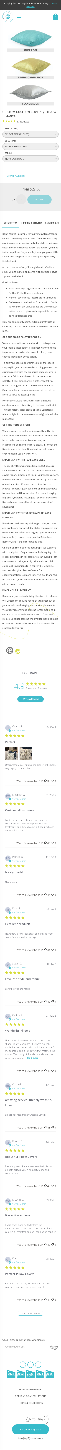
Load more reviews (30, 1313)
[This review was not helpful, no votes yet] (52, 781)
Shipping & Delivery (30, 1389)
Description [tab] (10, 222)
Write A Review (31, 698)
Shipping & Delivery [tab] (31, 222)
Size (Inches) (11, 128)
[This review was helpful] (45, 781)
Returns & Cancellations (30, 1396)
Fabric (8, 153)
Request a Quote (30, 1429)
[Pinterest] (30, 1365)
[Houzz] (38, 1365)
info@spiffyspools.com (30, 1438)
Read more (32, 1057)
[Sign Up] (54, 1348)
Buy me (39, 199)
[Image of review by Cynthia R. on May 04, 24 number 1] (11, 753)
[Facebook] (23, 1365)
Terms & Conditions (30, 1403)
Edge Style (10, 140)
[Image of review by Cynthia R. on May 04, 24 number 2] (26, 753)
